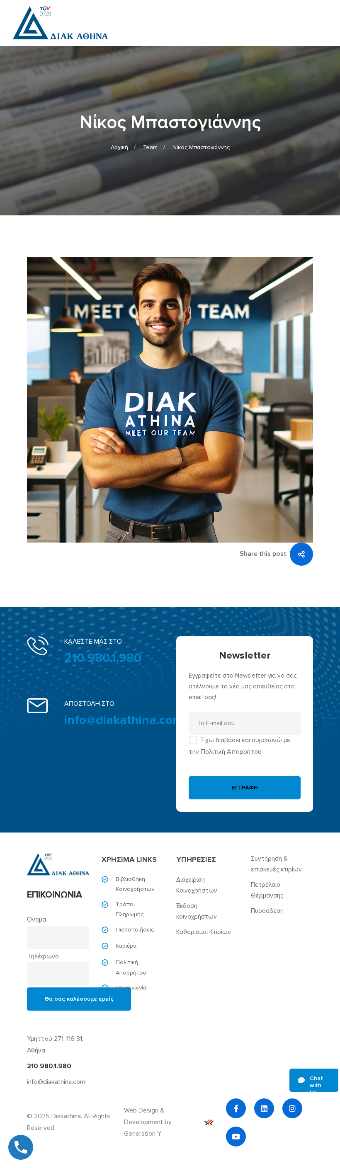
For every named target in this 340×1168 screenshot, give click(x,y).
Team (150, 147)
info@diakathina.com (123, 720)
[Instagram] (292, 1108)
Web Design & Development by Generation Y (148, 1122)
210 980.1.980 (102, 658)
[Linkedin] (264, 1108)
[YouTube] (236, 1136)
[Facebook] (236, 1108)
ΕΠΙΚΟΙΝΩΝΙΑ (54, 894)
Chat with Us (316, 1083)
